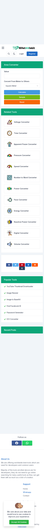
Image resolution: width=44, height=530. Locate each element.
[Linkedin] (28, 265)
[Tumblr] (22, 268)
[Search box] (9, 54)
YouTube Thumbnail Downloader (20, 286)
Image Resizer (12, 293)
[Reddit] (35, 265)
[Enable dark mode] (14, 54)
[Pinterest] (22, 265)
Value (6, 71)
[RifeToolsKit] (24, 48)
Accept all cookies (19, 522)
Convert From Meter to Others (16, 81)
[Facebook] (9, 265)
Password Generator (15, 312)
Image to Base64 (13, 299)
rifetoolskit (22, 527)
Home (25, 489)
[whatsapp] (27, 443)
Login (21, 54)
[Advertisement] (22, 22)
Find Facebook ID (14, 306)
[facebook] (17, 443)
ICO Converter (12, 319)
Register (32, 54)
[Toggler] (3, 48)
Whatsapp (27, 492)
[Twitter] (16, 265)
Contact (26, 496)
